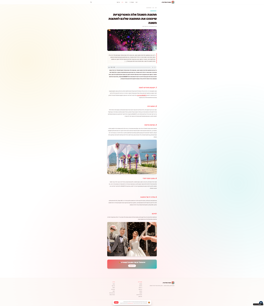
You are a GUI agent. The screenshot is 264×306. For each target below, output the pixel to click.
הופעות (140, 291)
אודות (126, 2)
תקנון (114, 291)
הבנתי (116, 302)
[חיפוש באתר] (91, 2)
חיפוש (114, 287)
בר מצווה (140, 287)
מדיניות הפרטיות (130, 303)
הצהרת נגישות (112, 294)
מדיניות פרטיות (112, 293)
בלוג (122, 2)
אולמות (140, 284)
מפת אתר (113, 289)
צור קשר (118, 2)
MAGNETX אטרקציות (142, 95)
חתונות (140, 293)
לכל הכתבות (132, 265)
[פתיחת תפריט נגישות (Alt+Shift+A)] (261, 303)
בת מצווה (140, 289)
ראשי (137, 2)
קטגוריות (132, 2)
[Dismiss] (262, 304)
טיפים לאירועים (148, 7)
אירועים (140, 285)
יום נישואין (140, 296)
